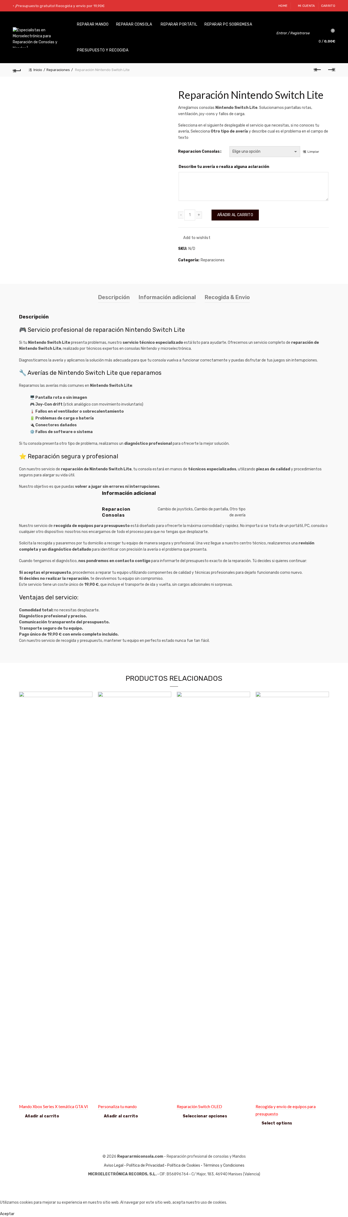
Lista (333, 30)
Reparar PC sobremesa (228, 24)
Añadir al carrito (235, 215)
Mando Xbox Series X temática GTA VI (53, 1106)
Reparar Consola (134, 24)
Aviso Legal (113, 1165)
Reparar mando (93, 24)
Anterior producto (317, 70)
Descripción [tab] (114, 297)
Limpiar (313, 152)
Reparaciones (58, 70)
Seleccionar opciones (205, 1116)
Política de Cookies (183, 1165)
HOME (282, 6)
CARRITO (328, 6)
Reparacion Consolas (199, 151)
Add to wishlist (196, 237)
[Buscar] (317, 33)
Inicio (37, 70)
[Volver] (17, 70)
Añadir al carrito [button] (42, 1116)
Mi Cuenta (306, 6)
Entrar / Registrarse (293, 33)
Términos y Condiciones (223, 1165)
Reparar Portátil (179, 24)
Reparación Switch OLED (199, 1106)
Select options (277, 1123)
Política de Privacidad (145, 1165)
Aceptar (7, 1214)
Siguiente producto (331, 70)
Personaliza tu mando (117, 1106)
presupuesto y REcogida (102, 50)
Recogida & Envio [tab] (227, 297)
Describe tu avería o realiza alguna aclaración (224, 166)
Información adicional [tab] (167, 297)
